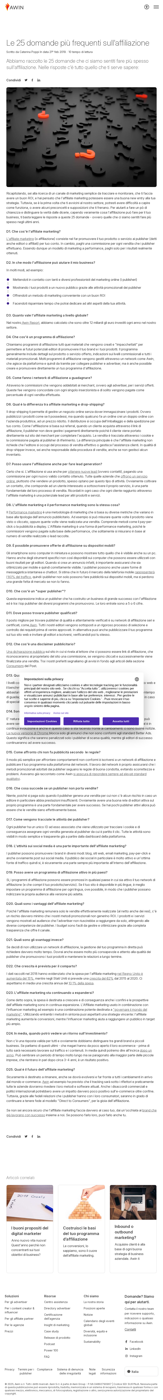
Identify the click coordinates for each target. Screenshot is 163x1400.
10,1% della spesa (81, 983)
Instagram (136, 1356)
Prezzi (9, 1331)
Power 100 (51, 1350)
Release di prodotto (57, 1337)
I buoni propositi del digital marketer (29, 1231)
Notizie (88, 1314)
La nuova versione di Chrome (27, 733)
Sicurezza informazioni (108, 1371)
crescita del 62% (101, 978)
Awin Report (30, 323)
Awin (33, 625)
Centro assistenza (56, 1302)
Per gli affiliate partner (19, 1318)
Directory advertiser (57, 1308)
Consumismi (15, 666)
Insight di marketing (56, 1325)
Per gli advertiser (16, 1302)
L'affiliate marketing (20, 239)
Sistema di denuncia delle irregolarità (70, 1371)
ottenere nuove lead (83, 472)
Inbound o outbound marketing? (125, 1232)
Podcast (49, 1344)
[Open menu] (156, 7)
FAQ (46, 1356)
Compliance (44, 1369)
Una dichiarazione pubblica (25, 652)
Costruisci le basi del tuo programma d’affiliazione (81, 1234)
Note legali (92, 1371)
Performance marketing (25, 512)
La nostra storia (94, 1302)
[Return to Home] (14, 7)
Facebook (136, 1341)
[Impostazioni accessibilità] (146, 7)
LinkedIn (135, 1348)
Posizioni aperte (94, 1308)
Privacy (10, 1369)
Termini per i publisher (26, 1371)
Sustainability (92, 1341)
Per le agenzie (14, 1325)
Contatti (130, 1329)
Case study (51, 1331)
